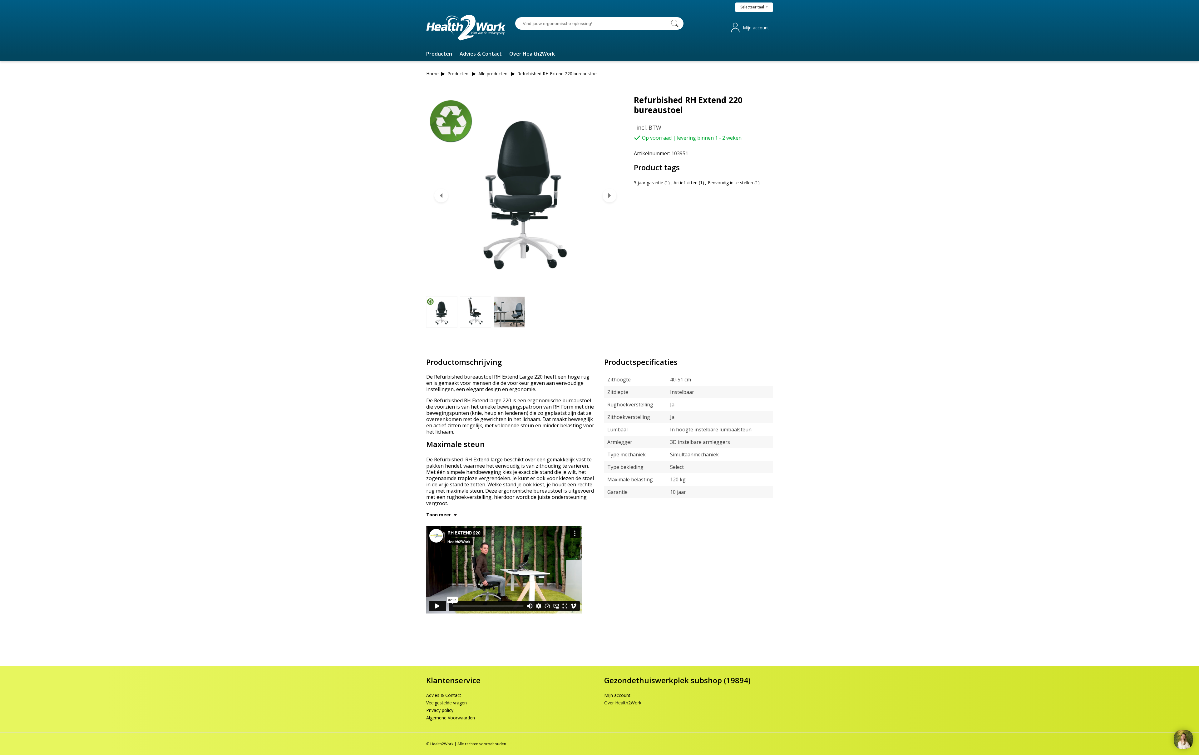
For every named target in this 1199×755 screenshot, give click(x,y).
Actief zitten (686, 183)
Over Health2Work (622, 703)
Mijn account (756, 28)
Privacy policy (439, 710)
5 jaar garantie (648, 183)
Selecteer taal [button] (752, 7)
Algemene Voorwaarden (450, 718)
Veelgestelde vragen (446, 703)
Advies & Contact (443, 695)
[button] (439, 54)
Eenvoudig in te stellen (730, 183)
